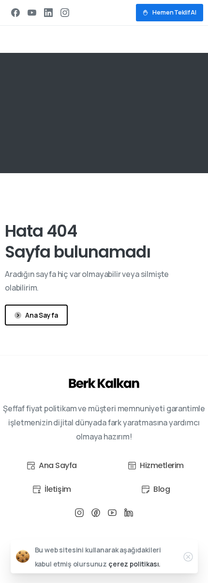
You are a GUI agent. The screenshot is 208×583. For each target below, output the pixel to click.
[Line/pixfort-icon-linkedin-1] (128, 512)
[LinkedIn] (48, 12)
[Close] (188, 557)
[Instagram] (65, 12)
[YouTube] (32, 12)
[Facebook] (15, 12)
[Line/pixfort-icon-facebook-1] (96, 512)
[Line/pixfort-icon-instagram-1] (79, 512)
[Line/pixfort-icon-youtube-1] (112, 512)
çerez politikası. (134, 563)
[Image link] (104, 383)
